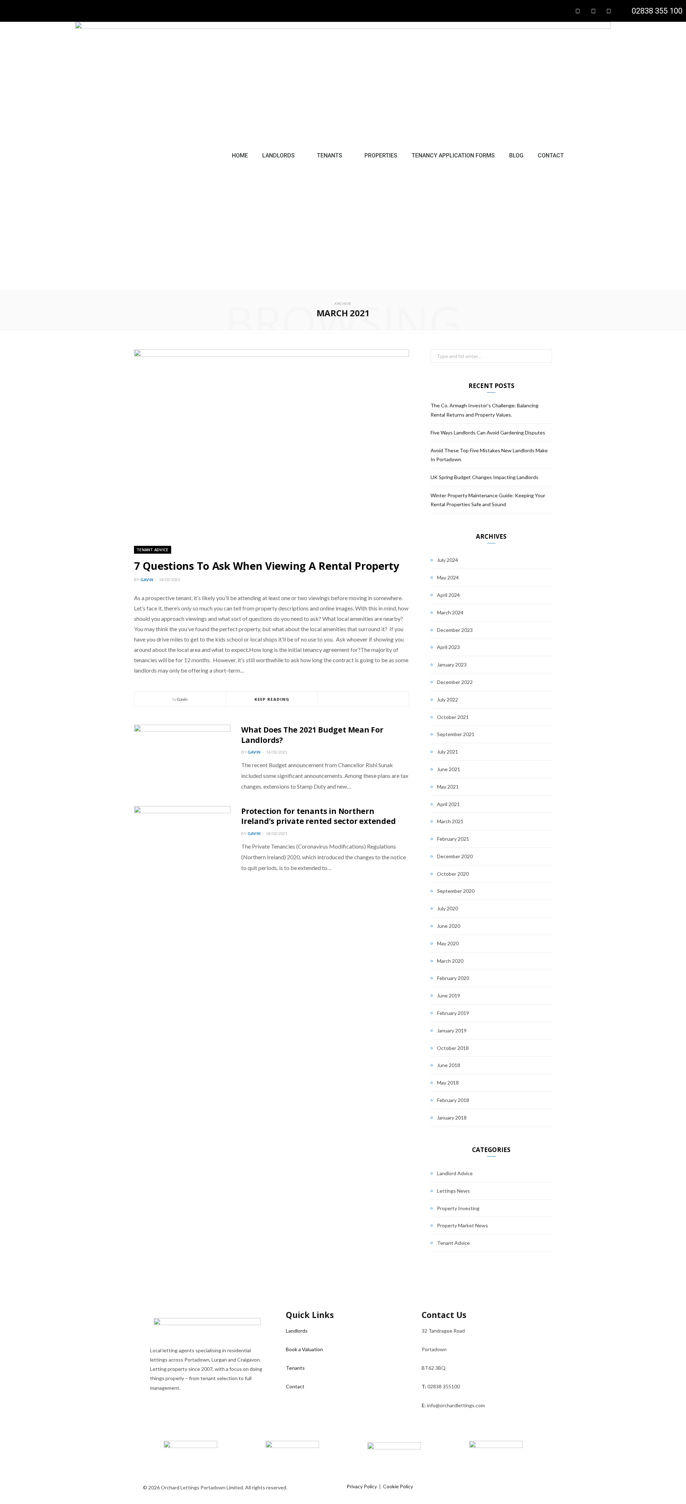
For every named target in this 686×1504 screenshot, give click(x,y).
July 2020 (447, 908)
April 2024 (448, 595)
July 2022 (447, 699)
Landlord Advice (455, 1173)
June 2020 (448, 926)
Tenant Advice (152, 549)
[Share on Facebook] (355, 699)
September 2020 (455, 891)
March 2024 (450, 612)
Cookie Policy (398, 1486)
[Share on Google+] (372, 699)
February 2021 (453, 839)
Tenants (329, 155)
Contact (551, 155)
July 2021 (447, 752)
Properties (380, 155)
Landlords (278, 155)
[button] (594, 156)
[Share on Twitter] (363, 699)
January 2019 (452, 1030)
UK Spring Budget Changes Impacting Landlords (484, 477)
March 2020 (450, 961)
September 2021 (455, 734)
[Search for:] (491, 356)
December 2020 (455, 856)
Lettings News (453, 1191)
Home (240, 155)
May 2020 (448, 943)
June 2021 (448, 769)
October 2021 (453, 717)
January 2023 (452, 665)
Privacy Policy (362, 1486)
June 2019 (448, 995)
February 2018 (453, 1100)
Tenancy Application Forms (453, 155)
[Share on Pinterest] (380, 699)
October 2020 (453, 874)
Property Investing (458, 1208)
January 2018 (452, 1118)
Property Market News (462, 1225)
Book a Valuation (304, 1349)
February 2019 (453, 1013)
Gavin (146, 579)
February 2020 (453, 978)
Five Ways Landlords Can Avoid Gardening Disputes (488, 432)
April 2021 (448, 804)
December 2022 (455, 682)
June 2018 (448, 1065)
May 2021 (448, 787)
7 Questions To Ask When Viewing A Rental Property (266, 566)
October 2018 (453, 1048)
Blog (516, 155)
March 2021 (450, 821)
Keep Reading (271, 699)
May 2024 (448, 577)
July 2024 (447, 560)
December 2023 (455, 630)
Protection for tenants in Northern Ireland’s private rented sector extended (318, 816)
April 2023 (448, 647)
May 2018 (448, 1083)
